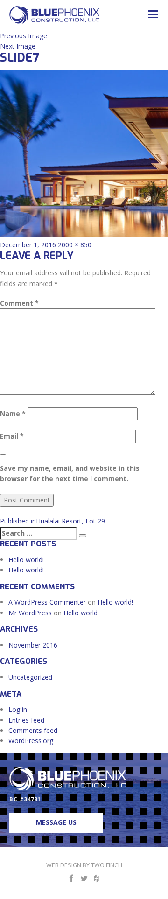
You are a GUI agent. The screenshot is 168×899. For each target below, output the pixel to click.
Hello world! (26, 559)
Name (13, 413)
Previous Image (23, 35)
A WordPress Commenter (47, 602)
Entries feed (26, 720)
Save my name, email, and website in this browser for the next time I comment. (70, 473)
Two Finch (106, 865)
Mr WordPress (30, 612)
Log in (17, 709)
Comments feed (32, 730)
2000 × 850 (74, 244)
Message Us (56, 822)
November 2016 (32, 645)
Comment (19, 303)
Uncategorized (30, 677)
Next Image (17, 46)
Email (12, 436)
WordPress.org (30, 740)
